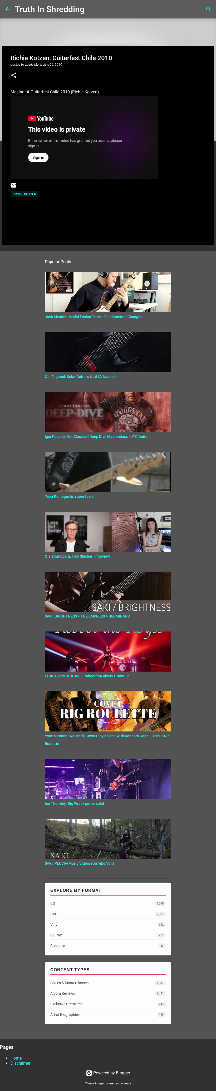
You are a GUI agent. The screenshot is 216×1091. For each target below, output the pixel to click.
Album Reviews (107, 993)
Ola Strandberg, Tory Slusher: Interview (77, 556)
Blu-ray (107, 935)
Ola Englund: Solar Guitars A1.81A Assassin (81, 377)
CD (107, 903)
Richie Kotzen (24, 194)
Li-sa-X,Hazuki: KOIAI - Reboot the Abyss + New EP (87, 676)
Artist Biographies (107, 1014)
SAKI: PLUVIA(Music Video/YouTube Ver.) (79, 863)
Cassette (107, 946)
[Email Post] (14, 187)
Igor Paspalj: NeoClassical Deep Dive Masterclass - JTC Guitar (97, 436)
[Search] (92, 9)
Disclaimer (20, 1063)
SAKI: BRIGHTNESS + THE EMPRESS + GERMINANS (87, 616)
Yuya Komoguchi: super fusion (70, 496)
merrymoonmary (120, 1083)
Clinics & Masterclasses (107, 983)
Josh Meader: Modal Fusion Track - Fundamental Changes (93, 317)
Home (16, 1058)
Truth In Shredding (50, 9)
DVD (107, 914)
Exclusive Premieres (107, 1004)
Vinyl (107, 924)
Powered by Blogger (111, 1072)
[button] (14, 75)
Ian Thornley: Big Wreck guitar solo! (74, 803)
